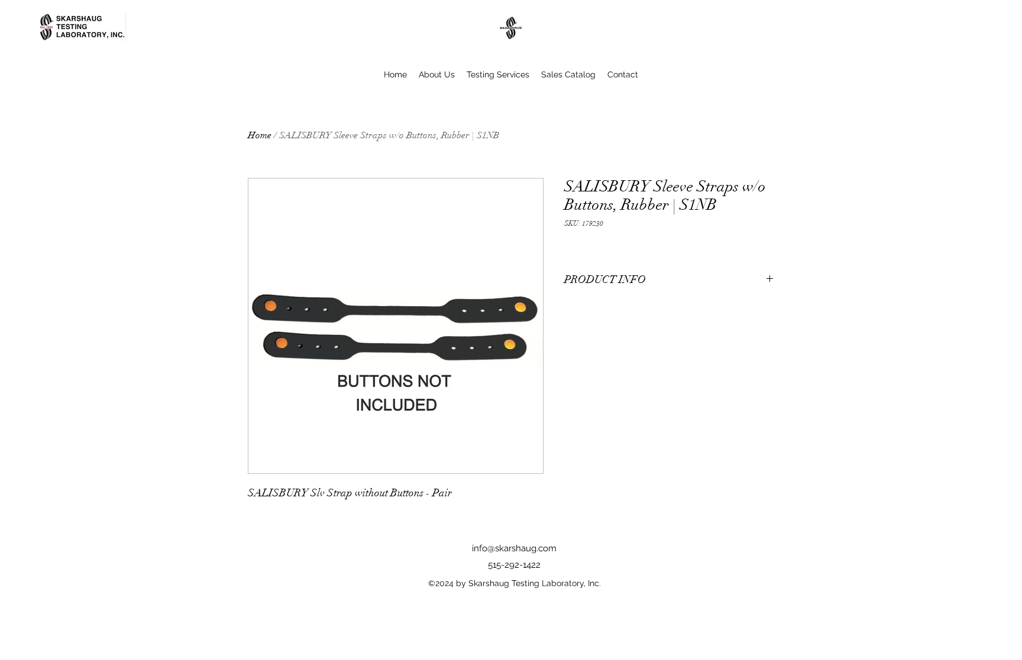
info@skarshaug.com (514, 548)
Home (259, 135)
